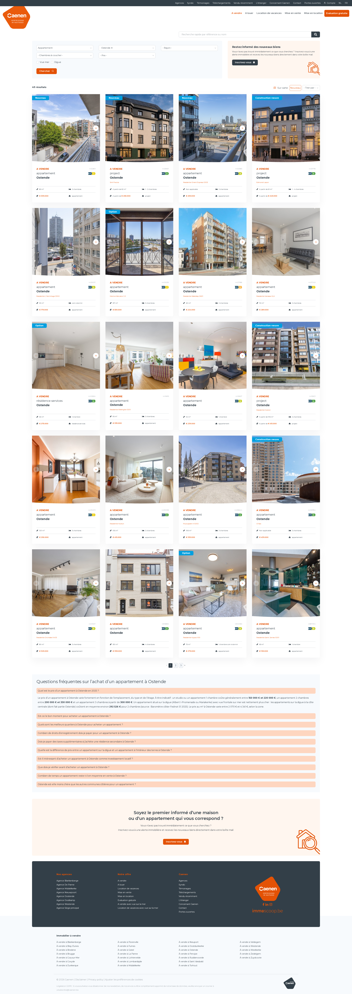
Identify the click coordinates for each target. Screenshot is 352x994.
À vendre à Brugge (66, 954)
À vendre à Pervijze (188, 954)
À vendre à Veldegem (250, 942)
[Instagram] (270, 904)
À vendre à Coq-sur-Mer (68, 957)
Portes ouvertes (312, 3)
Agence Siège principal (68, 908)
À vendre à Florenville (128, 942)
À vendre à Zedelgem (250, 954)
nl (340, 3)
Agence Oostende (65, 896)
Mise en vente (293, 13)
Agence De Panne (65, 884)
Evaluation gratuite (336, 13)
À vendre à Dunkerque (67, 965)
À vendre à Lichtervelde (129, 957)
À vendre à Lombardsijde (130, 961)
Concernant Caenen (280, 3)
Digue (57, 62)
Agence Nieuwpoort (66, 892)
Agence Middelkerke (66, 888)
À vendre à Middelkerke (129, 965)
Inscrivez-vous (243, 62)
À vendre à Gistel (126, 950)
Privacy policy (95, 979)
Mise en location (313, 13)
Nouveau (295, 88)
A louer (249, 13)
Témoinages (203, 3)
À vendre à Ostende (188, 950)
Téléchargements (221, 3)
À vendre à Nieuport (188, 942)
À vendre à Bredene (66, 950)
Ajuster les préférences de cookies (124, 979)
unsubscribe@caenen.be (68, 990)
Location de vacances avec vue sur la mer (138, 908)
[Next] (96, 128)
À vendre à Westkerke (250, 950)
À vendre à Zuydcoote (251, 957)
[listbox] (64, 48)
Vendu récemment (243, 3)
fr (346, 3)
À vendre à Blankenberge (69, 942)
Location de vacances (269, 13)
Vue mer (44, 62)
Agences (179, 3)
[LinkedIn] (266, 904)
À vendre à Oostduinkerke (191, 946)
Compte (331, 3)
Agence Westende (66, 904)
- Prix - (103, 55)
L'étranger (261, 3)
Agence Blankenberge (67, 880)
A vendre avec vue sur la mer (132, 904)
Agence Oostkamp (66, 900)
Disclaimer (80, 979)
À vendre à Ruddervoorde (191, 957)
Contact (297, 3)
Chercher (44, 71)
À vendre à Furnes (126, 946)
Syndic (190, 3)
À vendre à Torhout (188, 965)
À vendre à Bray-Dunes (68, 946)
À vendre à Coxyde (66, 961)
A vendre (237, 13)
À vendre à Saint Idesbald (191, 961)
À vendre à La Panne (128, 954)
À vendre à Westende (250, 946)
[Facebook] (263, 904)
